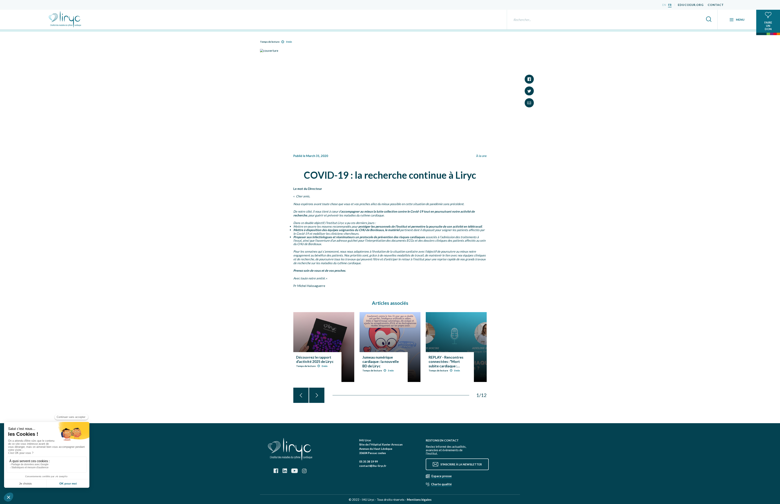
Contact (716, 4)
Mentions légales (419, 499)
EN (664, 4)
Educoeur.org (690, 4)
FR (670, 4)
